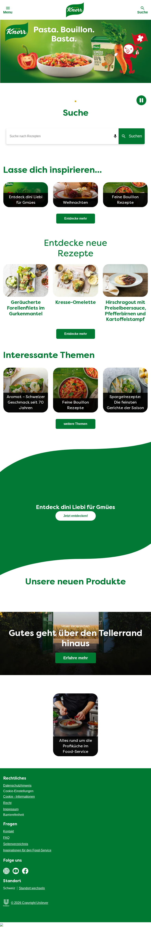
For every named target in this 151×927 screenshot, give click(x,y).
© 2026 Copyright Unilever (29, 902)
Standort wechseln (32, 888)
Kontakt (8, 831)
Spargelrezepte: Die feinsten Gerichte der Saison (125, 402)
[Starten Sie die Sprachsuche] (115, 136)
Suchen (135, 136)
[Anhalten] (141, 100)
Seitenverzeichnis (15, 844)
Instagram (6, 871)
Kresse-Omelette (75, 303)
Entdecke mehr (75, 333)
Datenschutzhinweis (17, 785)
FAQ (6, 837)
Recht (7, 803)
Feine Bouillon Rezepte (75, 405)
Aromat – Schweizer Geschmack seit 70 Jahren (26, 402)
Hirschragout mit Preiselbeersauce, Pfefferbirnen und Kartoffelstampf (125, 311)
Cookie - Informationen (19, 796)
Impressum (10, 809)
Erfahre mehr (75, 658)
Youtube (16, 871)
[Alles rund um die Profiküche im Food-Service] (75, 715)
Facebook (25, 871)
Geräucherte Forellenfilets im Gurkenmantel (26, 308)
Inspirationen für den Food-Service (27, 850)
